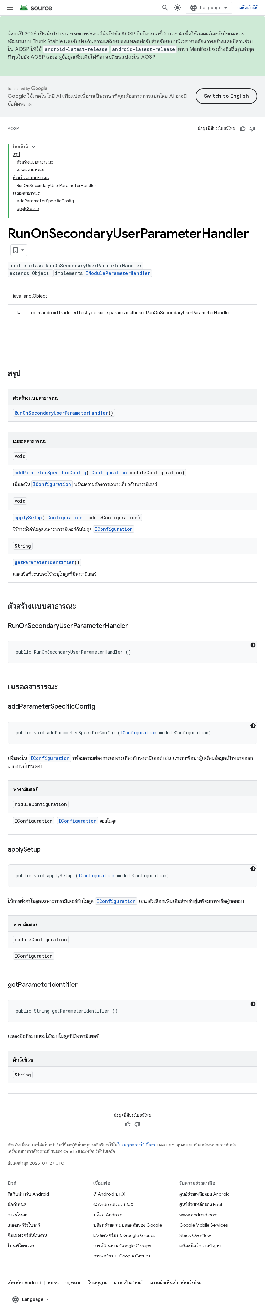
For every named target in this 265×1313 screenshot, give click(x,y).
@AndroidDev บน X (113, 1204)
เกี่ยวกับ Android (24, 1282)
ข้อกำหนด (17, 1204)
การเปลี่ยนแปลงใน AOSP (127, 57)
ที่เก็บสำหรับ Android (28, 1194)
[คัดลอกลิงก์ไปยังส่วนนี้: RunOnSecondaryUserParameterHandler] (134, 626)
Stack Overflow (195, 1235)
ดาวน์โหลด (18, 1214)
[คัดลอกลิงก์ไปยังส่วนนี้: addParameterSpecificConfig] (101, 707)
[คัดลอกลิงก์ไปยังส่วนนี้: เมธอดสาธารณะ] (64, 687)
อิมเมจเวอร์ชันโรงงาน (27, 1235)
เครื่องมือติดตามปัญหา (200, 1245)
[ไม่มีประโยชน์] (252, 129)
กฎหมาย (73, 1282)
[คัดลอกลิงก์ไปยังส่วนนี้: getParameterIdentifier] (84, 985)
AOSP (13, 128)
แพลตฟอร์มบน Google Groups (124, 1235)
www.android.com (198, 1214)
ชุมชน (53, 1282)
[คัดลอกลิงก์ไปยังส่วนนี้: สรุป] (27, 374)
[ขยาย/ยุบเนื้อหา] (33, 147)
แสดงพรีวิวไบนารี (24, 1225)
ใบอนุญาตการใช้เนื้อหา (136, 1145)
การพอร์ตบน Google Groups (121, 1256)
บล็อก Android (107, 1214)
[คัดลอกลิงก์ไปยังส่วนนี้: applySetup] (47, 850)
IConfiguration (108, 473)
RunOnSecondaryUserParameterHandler (61, 413)
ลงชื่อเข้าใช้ (247, 8)
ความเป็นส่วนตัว (129, 1282)
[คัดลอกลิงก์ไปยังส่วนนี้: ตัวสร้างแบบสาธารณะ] (82, 607)
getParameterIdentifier (44, 562)
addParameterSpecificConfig (50, 473)
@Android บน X (109, 1194)
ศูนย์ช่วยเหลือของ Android (204, 1194)
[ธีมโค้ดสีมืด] (253, 645)
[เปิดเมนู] (10, 7)
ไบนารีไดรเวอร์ (21, 1245)
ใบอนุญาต (98, 1282)
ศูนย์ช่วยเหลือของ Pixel (200, 1204)
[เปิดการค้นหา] (165, 8)
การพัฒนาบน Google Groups (122, 1245)
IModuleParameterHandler (118, 273)
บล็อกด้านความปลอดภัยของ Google (127, 1225)
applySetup (28, 517)
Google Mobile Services (203, 1225)
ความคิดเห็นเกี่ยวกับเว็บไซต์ (176, 1282)
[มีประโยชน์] (243, 129)
